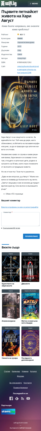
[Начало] (9, 3)
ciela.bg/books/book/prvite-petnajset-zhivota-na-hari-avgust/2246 (28, 69)
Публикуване (31, 236)
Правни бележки (20, 387)
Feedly (17, 398)
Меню (35, 3)
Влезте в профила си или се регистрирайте (19, 207)
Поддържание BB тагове (11, 228)
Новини (25, 371)
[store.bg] (10, 412)
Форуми (20, 376)
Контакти (28, 383)
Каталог (33, 371)
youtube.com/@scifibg (28, 398)
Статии (7, 371)
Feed (22, 398)
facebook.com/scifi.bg (11, 398)
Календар (16, 371)
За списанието (15, 383)
